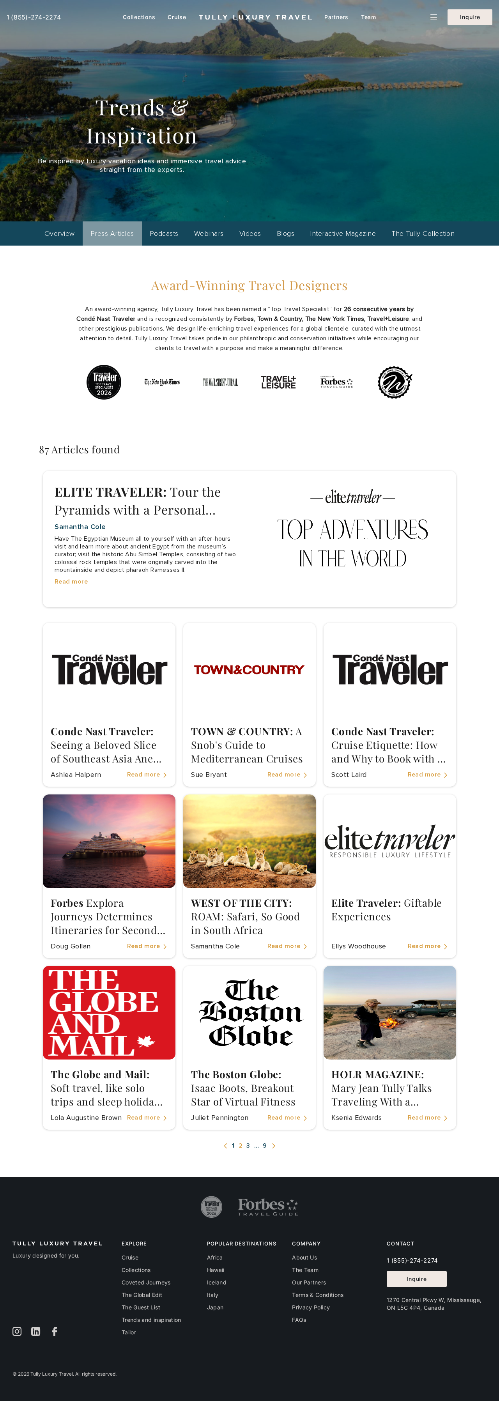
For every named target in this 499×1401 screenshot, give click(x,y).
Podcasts (164, 233)
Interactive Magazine (343, 233)
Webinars (209, 233)
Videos (250, 233)
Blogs (286, 233)
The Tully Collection (423, 233)
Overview (59, 233)
